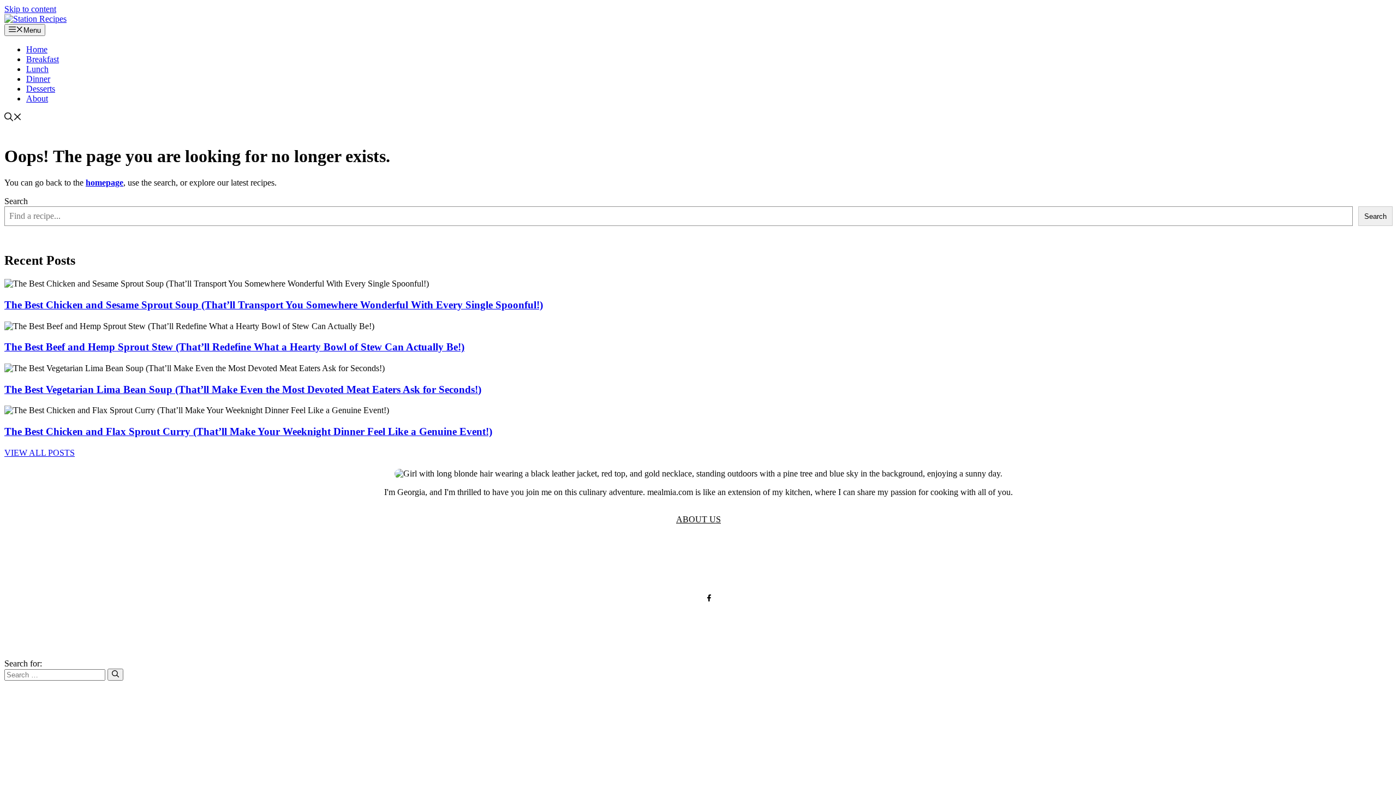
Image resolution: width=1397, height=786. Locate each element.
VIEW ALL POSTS (39, 452)
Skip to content (30, 9)
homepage (104, 182)
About (37, 98)
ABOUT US (698, 519)
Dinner (38, 79)
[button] (13, 118)
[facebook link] (709, 598)
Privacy (627, 562)
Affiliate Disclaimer (774, 562)
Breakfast (42, 59)
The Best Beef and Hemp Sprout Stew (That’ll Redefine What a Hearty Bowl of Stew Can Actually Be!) (234, 347)
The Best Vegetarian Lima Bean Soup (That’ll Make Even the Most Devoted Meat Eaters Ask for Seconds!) (242, 389)
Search (16, 201)
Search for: (23, 663)
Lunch (37, 69)
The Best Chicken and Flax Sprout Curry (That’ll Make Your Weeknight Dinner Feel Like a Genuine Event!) (248, 431)
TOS (592, 562)
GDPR (667, 562)
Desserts (40, 88)
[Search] (115, 675)
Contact (707, 562)
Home (36, 49)
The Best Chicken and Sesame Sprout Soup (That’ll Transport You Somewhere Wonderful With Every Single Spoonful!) (273, 305)
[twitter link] (688, 598)
